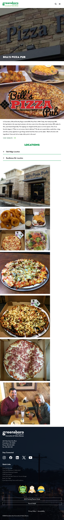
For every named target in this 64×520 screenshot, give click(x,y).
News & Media (32, 503)
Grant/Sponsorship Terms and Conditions (12, 480)
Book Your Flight (6, 478)
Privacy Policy (32, 511)
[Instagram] (4, 458)
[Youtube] (30, 458)
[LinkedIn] (17, 458)
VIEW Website (8, 138)
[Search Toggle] (56, 4)
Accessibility (41, 511)
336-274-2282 (10, 445)
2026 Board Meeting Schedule (10, 472)
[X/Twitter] (24, 458)
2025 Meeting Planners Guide (32, 499)
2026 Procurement (7, 474)
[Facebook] (10, 458)
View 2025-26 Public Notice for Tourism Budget (14, 476)
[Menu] (60, 4)
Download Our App (7, 468)
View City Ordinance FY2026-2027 (11, 470)
